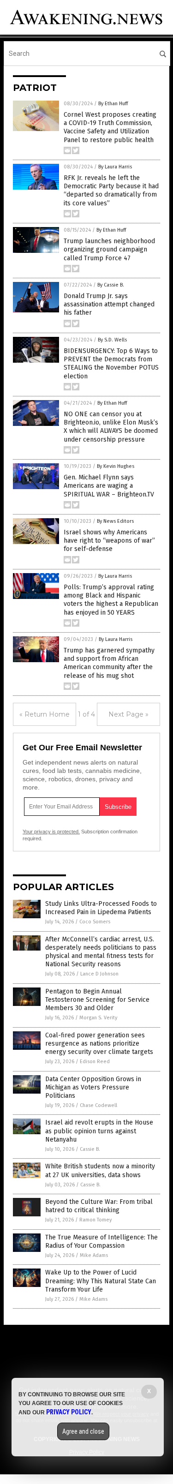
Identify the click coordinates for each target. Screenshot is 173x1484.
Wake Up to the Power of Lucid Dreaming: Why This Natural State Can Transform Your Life (100, 1281)
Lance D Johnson (99, 974)
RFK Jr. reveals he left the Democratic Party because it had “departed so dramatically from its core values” (111, 190)
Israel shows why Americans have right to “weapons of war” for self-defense (109, 540)
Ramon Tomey (95, 1220)
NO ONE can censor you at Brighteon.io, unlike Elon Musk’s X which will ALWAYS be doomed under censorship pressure (111, 426)
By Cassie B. (110, 285)
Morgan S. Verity (98, 1018)
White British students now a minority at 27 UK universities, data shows (100, 1170)
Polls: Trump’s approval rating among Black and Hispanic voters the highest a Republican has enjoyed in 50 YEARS (111, 599)
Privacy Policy (68, 1412)
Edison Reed (95, 1062)
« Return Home (44, 714)
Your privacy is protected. (51, 831)
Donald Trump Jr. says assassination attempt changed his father (109, 304)
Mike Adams (94, 1255)
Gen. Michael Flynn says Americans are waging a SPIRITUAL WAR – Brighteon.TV (109, 485)
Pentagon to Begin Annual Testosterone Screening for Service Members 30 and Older (97, 999)
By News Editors (115, 521)
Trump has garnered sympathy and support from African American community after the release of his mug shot (109, 663)
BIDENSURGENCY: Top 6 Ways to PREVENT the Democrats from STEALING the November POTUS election (111, 363)
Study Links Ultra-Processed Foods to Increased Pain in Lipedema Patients (101, 908)
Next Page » (128, 714)
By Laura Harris (115, 167)
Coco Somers (94, 922)
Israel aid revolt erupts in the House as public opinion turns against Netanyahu (99, 1131)
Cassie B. (90, 1149)
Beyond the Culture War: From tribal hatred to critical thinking (99, 1206)
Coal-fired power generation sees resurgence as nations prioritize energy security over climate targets (99, 1043)
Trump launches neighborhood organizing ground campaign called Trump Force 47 (109, 249)
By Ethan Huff (113, 104)
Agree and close (83, 1431)
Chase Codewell (98, 1105)
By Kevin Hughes (115, 466)
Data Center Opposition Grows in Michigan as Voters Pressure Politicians (93, 1087)
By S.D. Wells (112, 340)
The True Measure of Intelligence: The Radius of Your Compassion (101, 1241)
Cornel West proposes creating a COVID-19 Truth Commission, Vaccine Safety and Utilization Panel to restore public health (110, 127)
